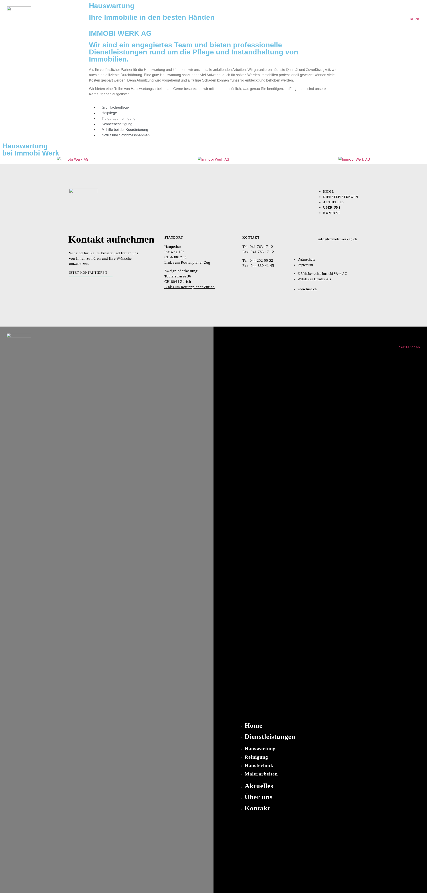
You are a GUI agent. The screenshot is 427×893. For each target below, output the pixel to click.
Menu (415, 19)
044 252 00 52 (261, 260)
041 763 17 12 (261, 247)
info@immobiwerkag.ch (337, 239)
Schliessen (409, 347)
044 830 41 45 (263, 265)
